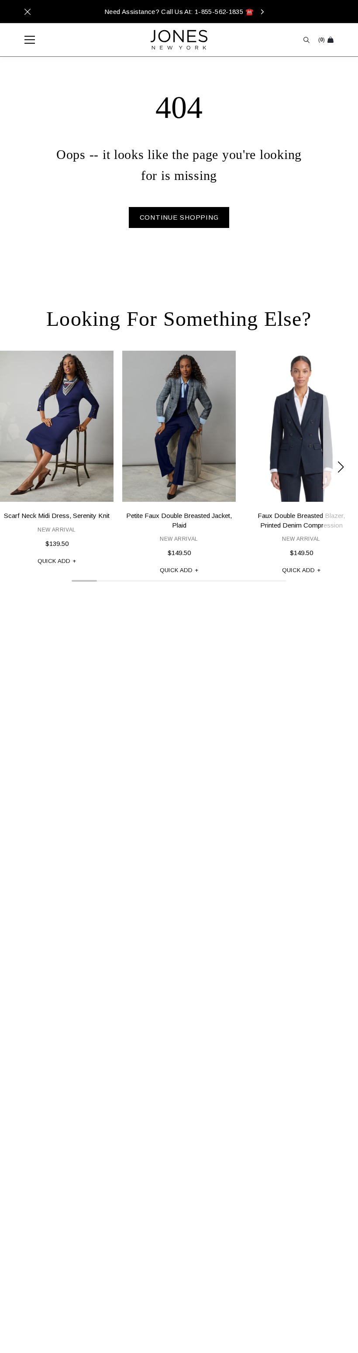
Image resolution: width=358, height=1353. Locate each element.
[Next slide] (340, 466)
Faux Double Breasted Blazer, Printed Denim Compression (301, 520)
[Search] (306, 40)
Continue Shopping (179, 217)
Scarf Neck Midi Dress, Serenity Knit (57, 515)
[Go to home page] (179, 39)
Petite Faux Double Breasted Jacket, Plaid (179, 520)
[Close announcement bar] (27, 11)
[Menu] (25, 40)
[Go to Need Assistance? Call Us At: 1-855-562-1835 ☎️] (179, 11)
